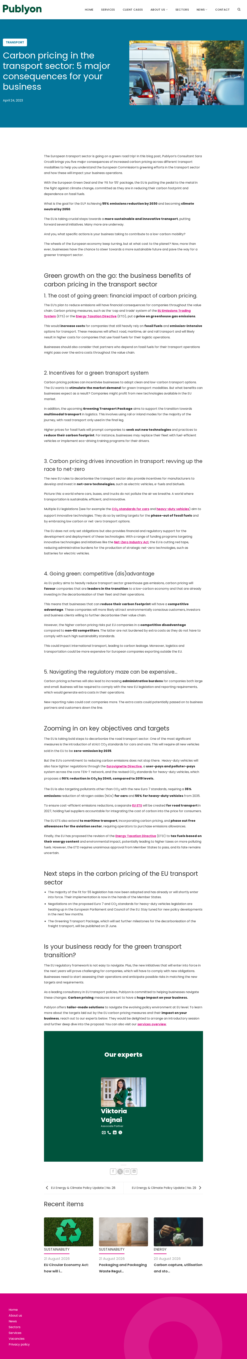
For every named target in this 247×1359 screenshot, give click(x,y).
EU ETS (137, 805)
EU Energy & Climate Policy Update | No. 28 (82, 1188)
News (201, 10)
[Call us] (109, 1133)
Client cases (133, 10)
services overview (151, 1024)
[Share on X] (120, 1171)
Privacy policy (19, 1344)
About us (158, 10)
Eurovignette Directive (124, 766)
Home (89, 10)
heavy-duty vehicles (172, 509)
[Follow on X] (120, 1134)
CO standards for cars (130, 509)
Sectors (182, 10)
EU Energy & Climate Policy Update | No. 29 (164, 1188)
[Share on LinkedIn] (134, 1171)
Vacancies (17, 1338)
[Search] (239, 9)
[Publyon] (22, 10)
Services (108, 10)
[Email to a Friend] (127, 1171)
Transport (15, 42)
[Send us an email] (104, 1133)
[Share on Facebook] (113, 1171)
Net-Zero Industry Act (131, 542)
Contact (222, 10)
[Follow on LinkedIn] (115, 1133)
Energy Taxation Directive (96, 316)
